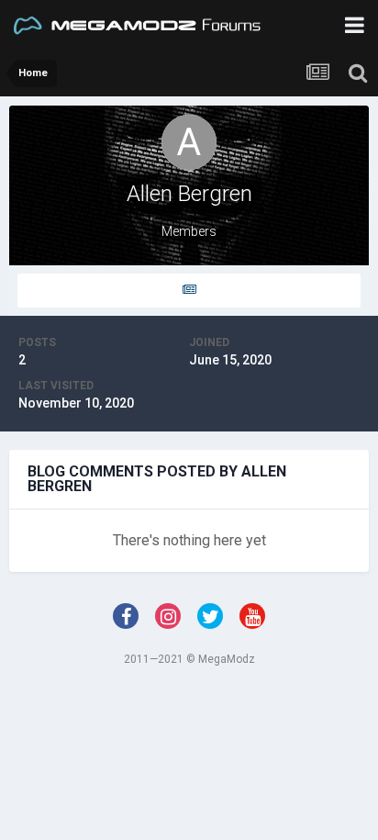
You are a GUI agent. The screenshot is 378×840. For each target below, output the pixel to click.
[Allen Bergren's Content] (189, 290)
